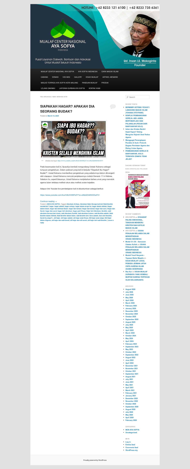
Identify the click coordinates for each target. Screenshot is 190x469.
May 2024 (129, 338)
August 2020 (130, 409)
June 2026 (130, 294)
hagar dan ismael (75, 208)
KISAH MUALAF (92, 77)
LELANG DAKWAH (48, 88)
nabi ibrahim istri (82, 215)
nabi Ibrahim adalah (101, 213)
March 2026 (130, 303)
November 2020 (132, 401)
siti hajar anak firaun (80, 218)
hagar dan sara (101, 208)
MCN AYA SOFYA (53, 204)
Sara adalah (93, 215)
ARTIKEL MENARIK (110, 77)
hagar (51, 206)
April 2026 (130, 300)
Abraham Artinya (73, 204)
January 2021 (131, 395)
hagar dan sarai (51, 211)
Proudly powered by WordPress (95, 460)
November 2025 (132, 314)
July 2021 (129, 379)
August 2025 (130, 322)
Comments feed (132, 447)
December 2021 (132, 365)
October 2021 (131, 371)
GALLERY (78, 77)
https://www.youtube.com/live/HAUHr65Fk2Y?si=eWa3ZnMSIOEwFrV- (80, 161)
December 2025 (132, 311)
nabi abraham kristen (86, 213)
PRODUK (105, 82)
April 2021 (130, 387)
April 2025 (130, 330)
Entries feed (130, 444)
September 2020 (132, 406)
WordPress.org (132, 450)
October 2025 (131, 316)
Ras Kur (129, 271)
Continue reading (48, 201)
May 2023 (129, 349)
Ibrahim (104, 211)
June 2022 (130, 360)
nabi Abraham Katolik (69, 213)
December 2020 (132, 398)
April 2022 (130, 363)
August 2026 (130, 289)
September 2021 (132, 374)
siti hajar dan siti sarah (78, 220)
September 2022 (132, 354)
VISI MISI (66, 77)
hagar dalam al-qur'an (83, 206)
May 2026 (129, 297)
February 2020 (131, 420)
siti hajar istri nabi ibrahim (97, 220)
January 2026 (131, 308)
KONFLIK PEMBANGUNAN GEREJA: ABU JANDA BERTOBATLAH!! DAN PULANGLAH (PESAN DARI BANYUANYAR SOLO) (136, 121)
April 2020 (130, 417)
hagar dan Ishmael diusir (59, 208)
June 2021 (130, 382)
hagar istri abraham (65, 211)
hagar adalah (59, 206)
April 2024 (130, 341)
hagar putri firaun (79, 211)
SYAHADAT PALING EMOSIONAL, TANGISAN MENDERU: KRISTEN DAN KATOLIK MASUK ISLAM (136, 222)
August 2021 (130, 376)
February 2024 (131, 344)
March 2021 (130, 390)
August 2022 (130, 357)
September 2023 (132, 346)
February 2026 (131, 305)
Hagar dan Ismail (88, 208)
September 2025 (132, 319)
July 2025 (129, 325)
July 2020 (129, 412)
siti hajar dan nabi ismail (60, 220)
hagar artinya (70, 206)
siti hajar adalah (67, 218)
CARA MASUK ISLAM (109, 71)
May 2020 (129, 414)
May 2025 (129, 327)
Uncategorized (131, 432)
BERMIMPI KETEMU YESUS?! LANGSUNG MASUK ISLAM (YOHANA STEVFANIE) (138, 110)
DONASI (55, 77)
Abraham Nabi (85, 204)
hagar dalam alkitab (99, 206)
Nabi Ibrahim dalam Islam (66, 215)
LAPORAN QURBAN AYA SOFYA (72, 88)
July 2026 (129, 292)
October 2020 (131, 404)
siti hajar (57, 218)
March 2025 (130, 333)
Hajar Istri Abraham (93, 211)
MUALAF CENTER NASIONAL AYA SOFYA (57, 71)
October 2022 (131, 352)
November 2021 (132, 368)
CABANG (44, 77)
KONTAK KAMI (94, 88)
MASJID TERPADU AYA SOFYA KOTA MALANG (59, 82)
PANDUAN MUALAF (89, 82)
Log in (128, 442)
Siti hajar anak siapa (96, 218)
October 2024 (131, 335)
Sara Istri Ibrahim (105, 215)
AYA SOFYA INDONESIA (87, 71)
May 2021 (129, 385)
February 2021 (131, 393)
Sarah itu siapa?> (46, 218)
